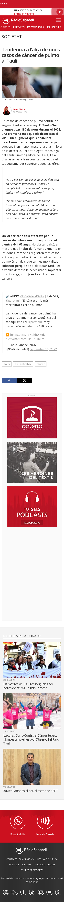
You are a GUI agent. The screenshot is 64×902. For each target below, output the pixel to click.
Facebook (23, 892)
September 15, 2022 (43, 349)
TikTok (32, 892)
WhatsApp (58, 892)
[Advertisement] (32, 550)
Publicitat (27, 864)
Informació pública (47, 859)
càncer (41, 364)
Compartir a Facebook (9, 380)
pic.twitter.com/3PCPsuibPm (25, 339)
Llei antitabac (23, 364)
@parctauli (13, 300)
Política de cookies (45, 864)
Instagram (5, 892)
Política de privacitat (32, 870)
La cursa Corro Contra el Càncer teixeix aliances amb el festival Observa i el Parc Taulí (30, 739)
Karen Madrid (19, 109)
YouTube (49, 892)
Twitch (40, 892)
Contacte (11, 859)
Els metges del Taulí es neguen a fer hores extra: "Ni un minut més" (28, 686)
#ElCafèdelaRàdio (32, 296)
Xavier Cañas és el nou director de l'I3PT (30, 791)
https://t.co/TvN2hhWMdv (27, 335)
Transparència (26, 859)
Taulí (6, 364)
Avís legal (14, 864)
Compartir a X (24, 380)
